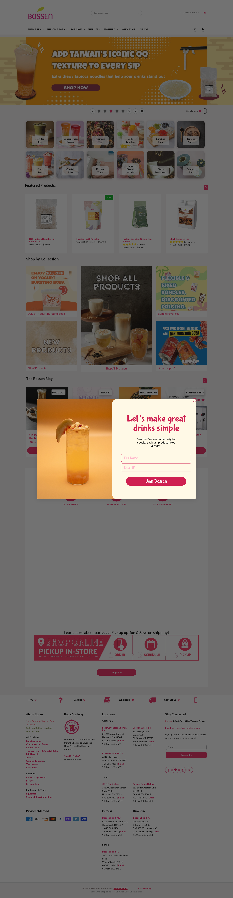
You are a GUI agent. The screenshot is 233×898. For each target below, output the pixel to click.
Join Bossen (156, 481)
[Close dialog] (194, 400)
